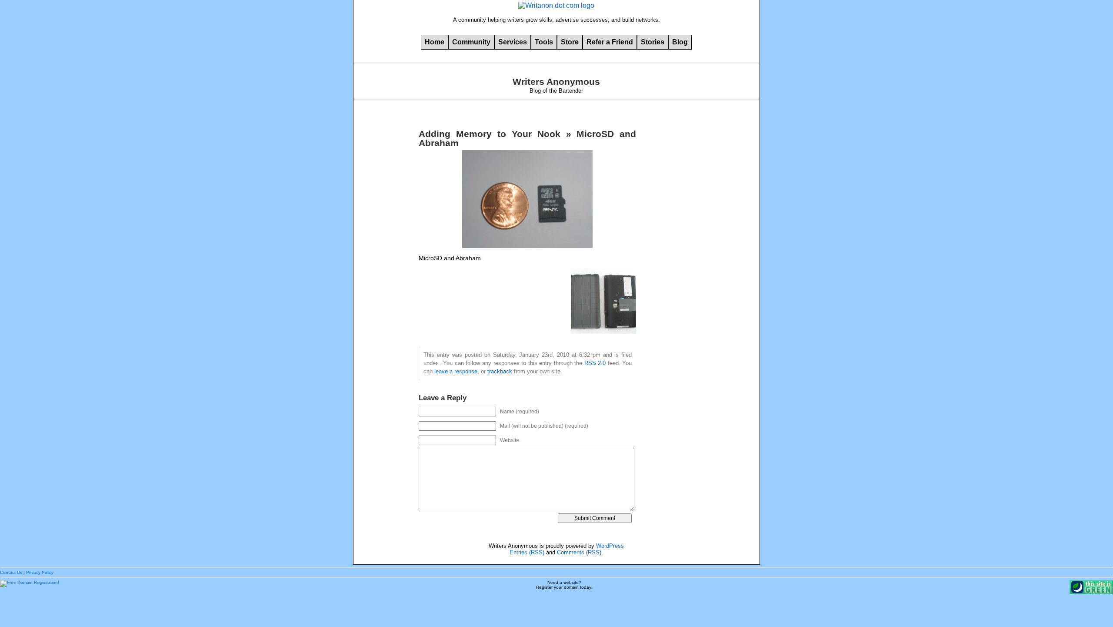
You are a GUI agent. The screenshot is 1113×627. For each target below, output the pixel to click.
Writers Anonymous (556, 82)
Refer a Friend (609, 42)
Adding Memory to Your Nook (489, 134)
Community (471, 42)
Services (512, 42)
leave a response (455, 372)
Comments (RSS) (579, 552)
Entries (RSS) (527, 552)
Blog (680, 42)
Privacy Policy (39, 572)
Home (434, 42)
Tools (544, 42)
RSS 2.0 (595, 363)
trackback (499, 372)
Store (570, 42)
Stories (652, 42)
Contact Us (11, 572)
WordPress (610, 546)
